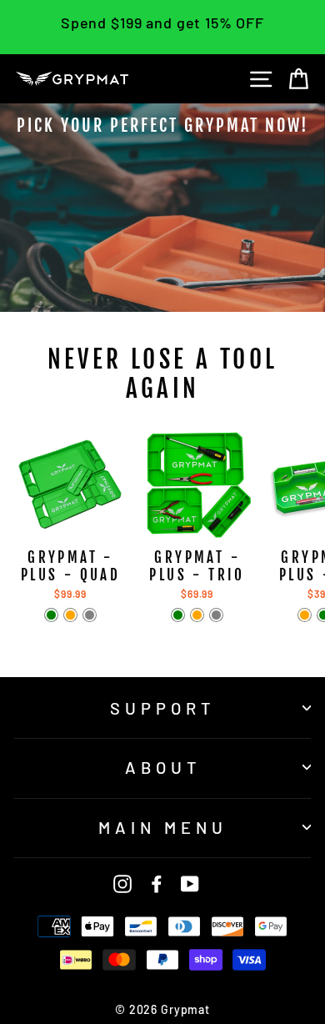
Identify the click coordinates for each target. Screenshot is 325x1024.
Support (162, 708)
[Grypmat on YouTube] (190, 882)
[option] (162, 207)
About (163, 767)
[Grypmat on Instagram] (122, 882)
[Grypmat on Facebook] (157, 882)
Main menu (163, 827)
